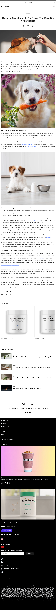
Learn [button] (3, 431)
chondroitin (49, 237)
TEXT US (6, 565)
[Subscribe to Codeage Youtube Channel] (2, 547)
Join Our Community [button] (7, 439)
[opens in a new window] (54, 6)
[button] (5, 2)
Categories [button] (4, 420)
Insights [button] (3, 434)
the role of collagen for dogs (10, 265)
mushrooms (37, 220)
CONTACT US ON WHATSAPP (11, 568)
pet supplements (27, 144)
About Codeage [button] (6, 428)
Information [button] (5, 426)
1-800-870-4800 (8, 562)
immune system (32, 146)
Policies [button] (3, 437)
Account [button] (4, 423)
